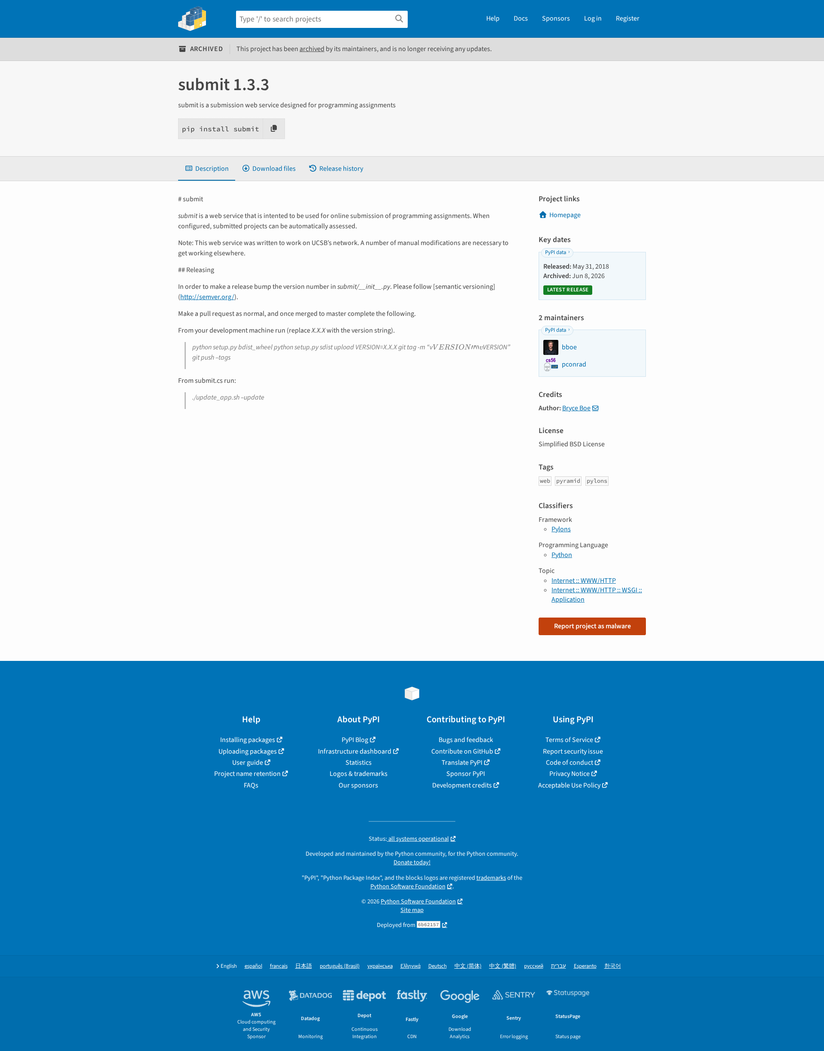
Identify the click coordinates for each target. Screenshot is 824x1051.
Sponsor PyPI (465, 773)
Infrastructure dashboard (354, 751)
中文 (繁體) (502, 966)
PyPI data (555, 252)
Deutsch (437, 966)
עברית (558, 966)
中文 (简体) (468, 966)
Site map (412, 910)
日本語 (303, 966)
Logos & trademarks (359, 773)
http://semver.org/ (207, 297)
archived (312, 49)
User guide (247, 762)
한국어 (612, 966)
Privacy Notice (569, 773)
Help (493, 18)
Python (561, 555)
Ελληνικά (410, 966)
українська (380, 966)
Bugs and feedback (466, 740)
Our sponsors (358, 785)
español (253, 966)
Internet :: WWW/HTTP (583, 580)
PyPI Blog (355, 740)
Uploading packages (247, 751)
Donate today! (412, 862)
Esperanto (585, 966)
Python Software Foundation (407, 886)
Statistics (358, 762)
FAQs (251, 785)
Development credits (462, 785)
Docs (521, 18)
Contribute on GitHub (462, 751)
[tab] (206, 169)
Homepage (565, 215)
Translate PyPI (462, 762)
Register (627, 18)
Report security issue (573, 751)
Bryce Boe (576, 408)
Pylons (561, 529)
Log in (593, 18)
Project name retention (247, 773)
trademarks (491, 877)
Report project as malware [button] (592, 626)
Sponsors (556, 18)
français (279, 966)
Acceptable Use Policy (569, 785)
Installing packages (247, 740)
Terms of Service (569, 740)
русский (533, 966)
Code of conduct (569, 762)
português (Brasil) (340, 966)
